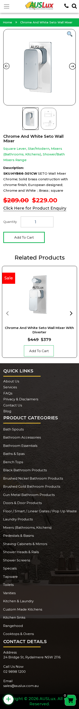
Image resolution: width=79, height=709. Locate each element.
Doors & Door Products (22, 503)
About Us (11, 381)
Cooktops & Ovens (18, 634)
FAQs (7, 393)
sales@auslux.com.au (21, 686)
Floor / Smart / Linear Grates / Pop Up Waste (40, 511)
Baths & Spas (14, 454)
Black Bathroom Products (25, 470)
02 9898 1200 (14, 671)
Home (7, 22)
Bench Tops (13, 462)
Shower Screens (16, 560)
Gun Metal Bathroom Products (29, 495)
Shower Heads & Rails (21, 552)
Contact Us (12, 405)
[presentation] (7, 313)
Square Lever (14, 148)
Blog (7, 411)
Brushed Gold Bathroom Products (31, 486)
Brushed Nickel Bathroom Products (33, 478)
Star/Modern (38, 148)
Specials (10, 568)
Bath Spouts (13, 429)
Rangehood (13, 626)
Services (10, 387)
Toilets (8, 585)
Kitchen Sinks (14, 617)
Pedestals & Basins (18, 535)
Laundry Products (18, 519)
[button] (6, 6)
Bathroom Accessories (22, 437)
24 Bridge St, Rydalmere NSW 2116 (32, 657)
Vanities (9, 593)
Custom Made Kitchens (22, 609)
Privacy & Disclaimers (20, 399)
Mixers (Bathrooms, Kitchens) (27, 527)
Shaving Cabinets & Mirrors (25, 544)
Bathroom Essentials (20, 446)
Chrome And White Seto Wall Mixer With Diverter (39, 330)
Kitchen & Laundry (18, 601)
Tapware (10, 577)
